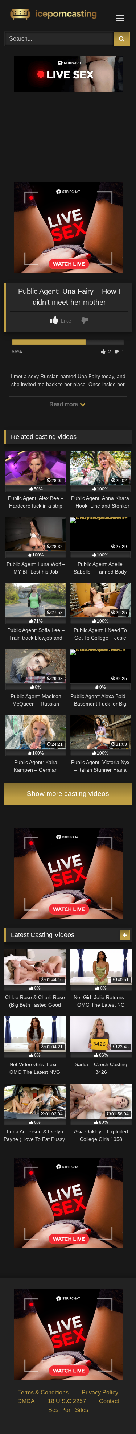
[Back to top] (113, 1412)
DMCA (26, 1401)
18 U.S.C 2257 (67, 1401)
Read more (64, 404)
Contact (109, 1401)
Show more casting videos (68, 793)
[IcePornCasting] (56, 15)
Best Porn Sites (68, 1410)
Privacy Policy (100, 1392)
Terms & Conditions (43, 1392)
